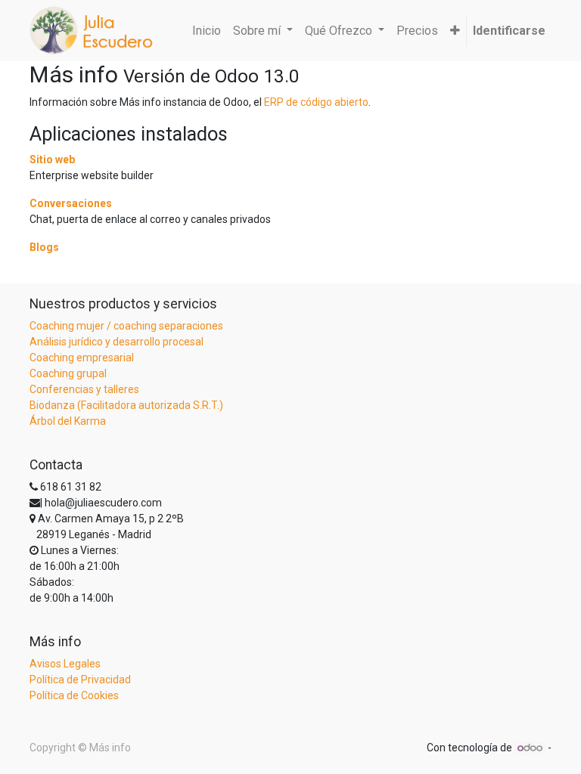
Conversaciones (71, 203)
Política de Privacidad (80, 679)
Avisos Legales (65, 664)
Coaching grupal (68, 373)
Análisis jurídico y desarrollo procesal (117, 342)
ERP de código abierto (316, 102)
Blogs (44, 247)
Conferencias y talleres (84, 389)
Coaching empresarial (82, 357)
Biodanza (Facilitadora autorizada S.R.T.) (126, 405)
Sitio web (52, 159)
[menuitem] (206, 31)
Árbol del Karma (68, 421)
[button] (455, 31)
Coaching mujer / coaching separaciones (126, 326)
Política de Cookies (74, 695)
